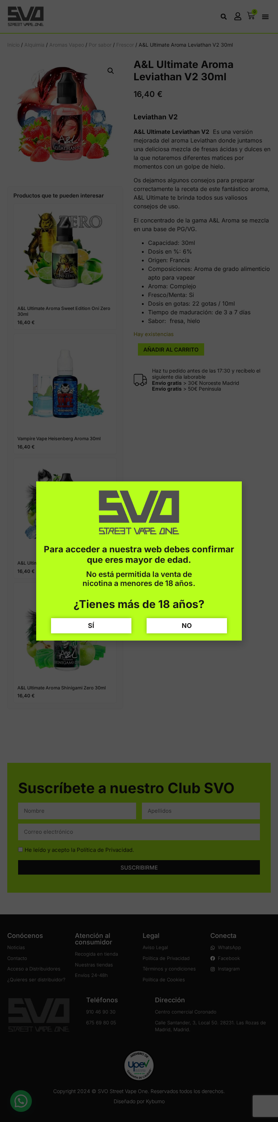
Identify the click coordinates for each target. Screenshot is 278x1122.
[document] (139, 561)
